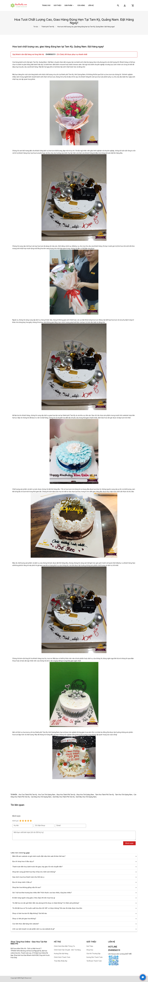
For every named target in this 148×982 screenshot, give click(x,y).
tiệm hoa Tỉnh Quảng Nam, (124, 794)
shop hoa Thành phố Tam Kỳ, (66, 794)
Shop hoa (89, 950)
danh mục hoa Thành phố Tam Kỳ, (64, 797)
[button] (125, 5)
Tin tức (35, 26)
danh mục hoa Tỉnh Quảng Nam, (86, 797)
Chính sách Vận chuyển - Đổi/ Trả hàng (67, 950)
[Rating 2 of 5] (23, 820)
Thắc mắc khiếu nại (60, 961)
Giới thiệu (57, 5)
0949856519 (51, 54)
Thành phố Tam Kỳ (47, 26)
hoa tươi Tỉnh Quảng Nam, (47, 794)
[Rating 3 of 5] (25, 820)
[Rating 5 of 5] (30, 820)
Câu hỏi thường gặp (93, 953)
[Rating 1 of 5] (20, 820)
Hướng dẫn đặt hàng (61, 953)
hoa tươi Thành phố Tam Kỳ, (28, 794)
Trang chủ (46, 5)
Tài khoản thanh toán (94, 961)
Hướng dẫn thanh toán (94, 957)
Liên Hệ (91, 5)
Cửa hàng (81, 5)
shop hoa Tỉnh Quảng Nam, (85, 794)
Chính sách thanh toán (62, 957)
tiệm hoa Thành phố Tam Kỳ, (104, 794)
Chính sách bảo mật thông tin (64, 946)
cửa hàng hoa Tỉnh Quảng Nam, (41, 797)
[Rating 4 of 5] (28, 820)
